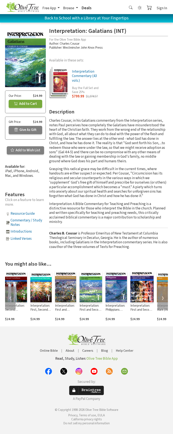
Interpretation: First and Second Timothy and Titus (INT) (91, 312)
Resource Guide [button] (23, 213)
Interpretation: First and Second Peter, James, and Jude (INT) (141, 312)
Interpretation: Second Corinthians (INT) (15, 312)
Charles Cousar (70, 43)
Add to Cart (28, 103)
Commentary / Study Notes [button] (26, 222)
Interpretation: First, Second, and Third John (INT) (40, 312)
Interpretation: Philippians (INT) (115, 310)
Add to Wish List (27, 150)
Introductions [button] (21, 231)
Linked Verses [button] (21, 238)
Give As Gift (27, 129)
